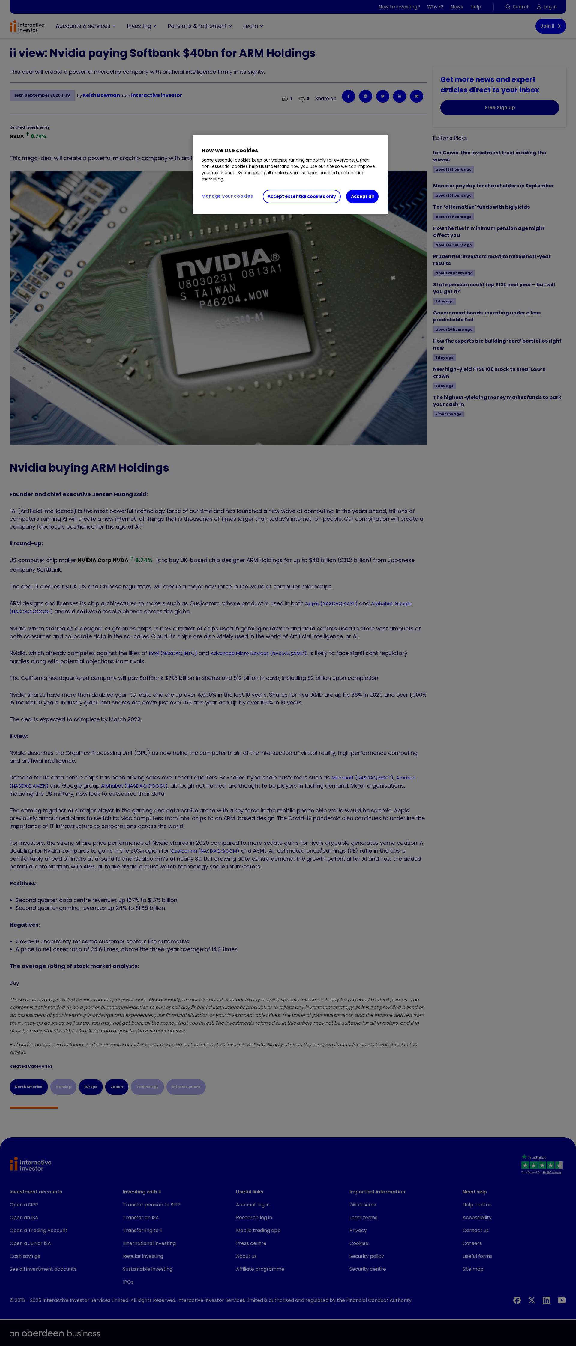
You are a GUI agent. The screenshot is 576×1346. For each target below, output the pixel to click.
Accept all (362, 196)
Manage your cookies (227, 196)
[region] (290, 174)
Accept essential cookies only (302, 196)
